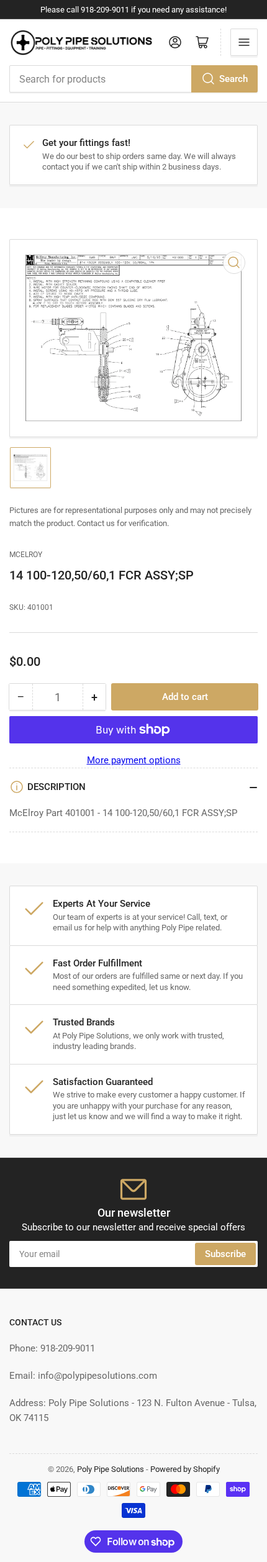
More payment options (134, 760)
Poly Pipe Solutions (110, 1469)
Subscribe (225, 1254)
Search (233, 78)
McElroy (25, 554)
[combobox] (133, 79)
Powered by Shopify (185, 1469)
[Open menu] (244, 42)
